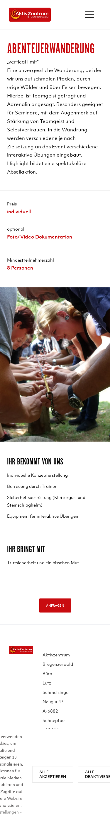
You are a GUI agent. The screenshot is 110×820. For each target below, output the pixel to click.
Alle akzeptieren (52, 774)
